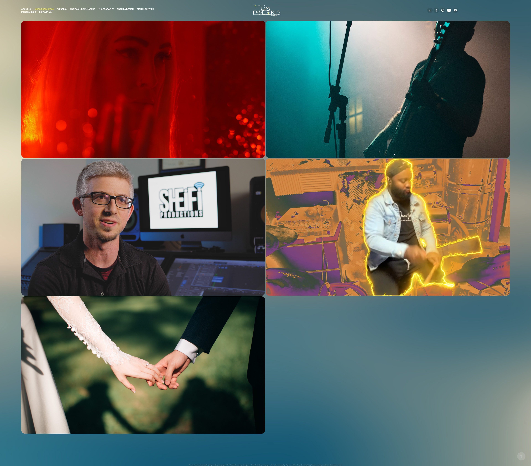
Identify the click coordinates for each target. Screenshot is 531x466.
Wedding (62, 9)
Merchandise (28, 12)
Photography (106, 9)
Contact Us (45, 12)
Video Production (44, 9)
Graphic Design (125, 9)
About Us (26, 9)
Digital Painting (145, 9)
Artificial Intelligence (82, 9)
